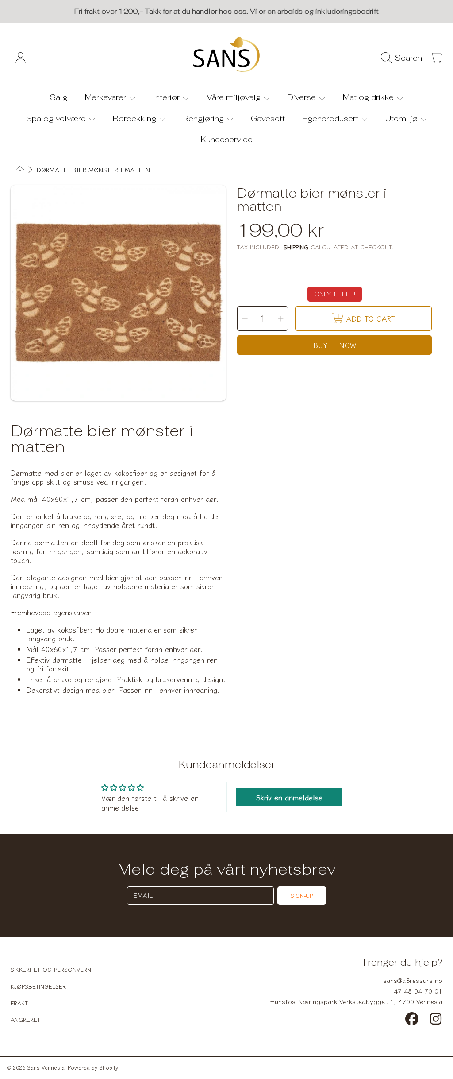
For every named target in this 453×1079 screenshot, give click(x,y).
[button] (403, 58)
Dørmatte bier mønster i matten (93, 170)
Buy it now (334, 345)
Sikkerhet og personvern (51, 969)
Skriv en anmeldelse (289, 797)
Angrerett (27, 1019)
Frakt (19, 1003)
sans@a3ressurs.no (412, 980)
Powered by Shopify (93, 1067)
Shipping (296, 247)
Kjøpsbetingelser (38, 986)
